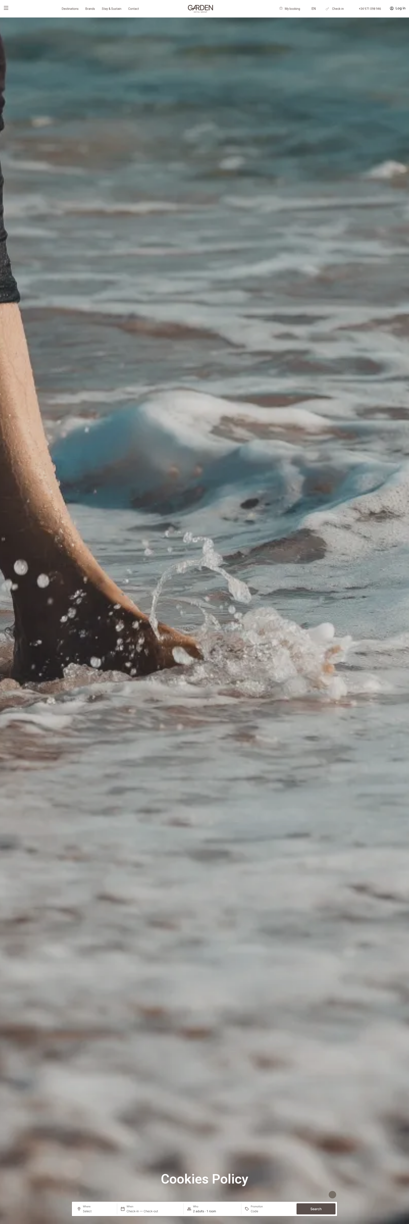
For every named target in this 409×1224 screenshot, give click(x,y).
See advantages (314, 1194)
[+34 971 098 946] (354, 8)
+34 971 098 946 (370, 8)
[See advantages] (332, 1194)
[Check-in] (327, 8)
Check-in (338, 8)
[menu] (6, 8)
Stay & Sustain (111, 8)
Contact (133, 8)
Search (316, 1209)
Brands (90, 8)
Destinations (70, 8)
